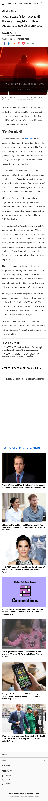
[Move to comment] (33, 43)
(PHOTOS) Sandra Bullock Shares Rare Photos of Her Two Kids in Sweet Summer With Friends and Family (23, 569)
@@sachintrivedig (13, 35)
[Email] (28, 43)
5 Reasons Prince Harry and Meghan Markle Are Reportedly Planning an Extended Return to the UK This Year (24, 527)
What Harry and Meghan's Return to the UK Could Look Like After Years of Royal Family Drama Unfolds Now (23, 738)
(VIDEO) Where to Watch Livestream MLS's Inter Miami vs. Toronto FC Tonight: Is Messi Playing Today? (22, 654)
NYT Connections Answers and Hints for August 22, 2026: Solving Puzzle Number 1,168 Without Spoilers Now (22, 611)
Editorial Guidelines (35, 379)
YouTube (29, 138)
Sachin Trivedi (10, 33)
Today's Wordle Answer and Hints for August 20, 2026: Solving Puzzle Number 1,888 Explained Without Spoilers (22, 696)
